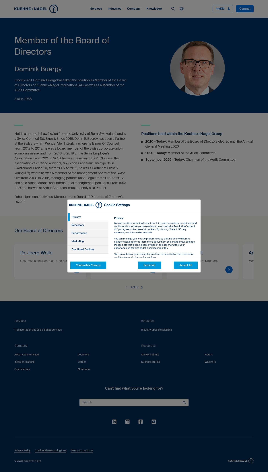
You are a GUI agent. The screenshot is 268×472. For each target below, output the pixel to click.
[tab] (88, 217)
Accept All (185, 265)
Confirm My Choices (88, 265)
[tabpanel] (155, 245)
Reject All (149, 265)
